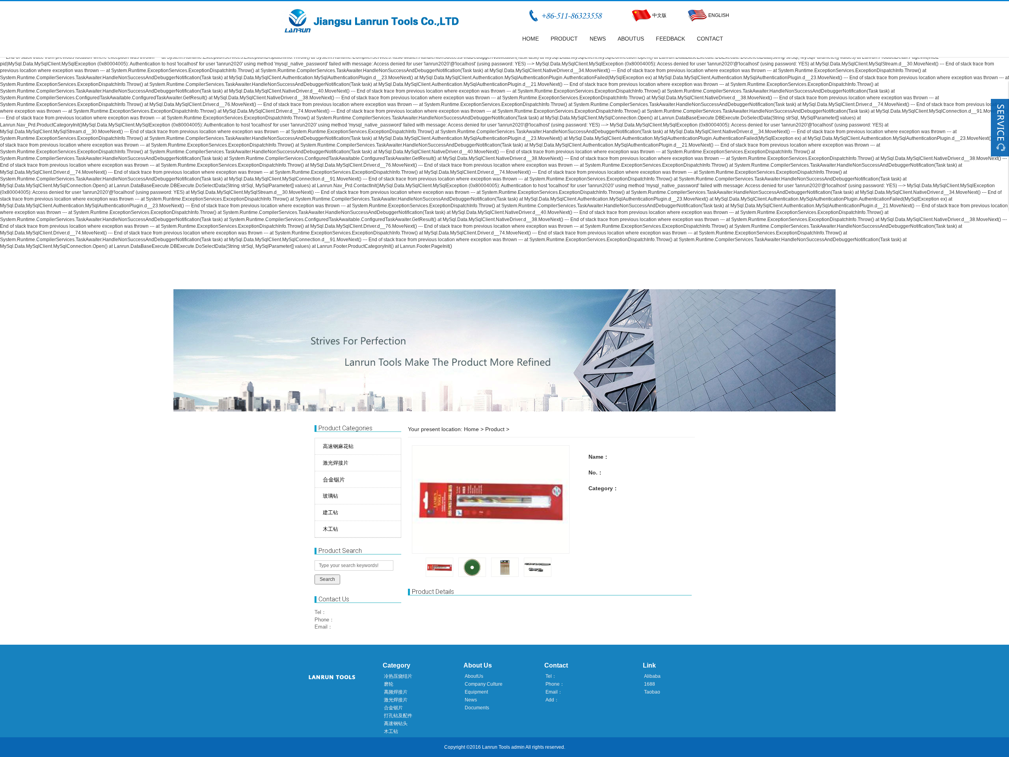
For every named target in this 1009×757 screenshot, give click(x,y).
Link (649, 665)
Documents (477, 708)
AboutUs (631, 38)
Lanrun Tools (496, 747)
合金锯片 (334, 479)
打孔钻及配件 (398, 715)
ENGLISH (718, 15)
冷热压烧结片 (398, 676)
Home (530, 38)
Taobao (652, 692)
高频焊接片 (396, 692)
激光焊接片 (396, 700)
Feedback (670, 38)
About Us (478, 665)
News (598, 38)
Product (564, 38)
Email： (324, 627)
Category (396, 665)
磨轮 (388, 684)
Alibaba (652, 676)
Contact (710, 38)
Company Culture (484, 684)
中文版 (659, 15)
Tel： (320, 612)
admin (518, 747)
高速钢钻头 (396, 723)
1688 (649, 684)
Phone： (324, 620)
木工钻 (391, 731)
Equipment (476, 692)
